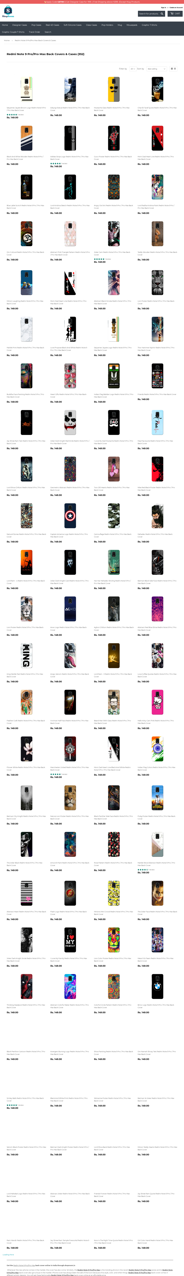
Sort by (140, 69)
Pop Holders (107, 25)
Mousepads (132, 25)
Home (5, 25)
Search (48, 32)
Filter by (123, 69)
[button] (12, 115)
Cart (177, 13)
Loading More (8, 1255)
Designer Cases (19, 25)
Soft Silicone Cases (72, 25)
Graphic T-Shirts (149, 25)
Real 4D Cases (52, 25)
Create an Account (176, 7)
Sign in (163, 7)
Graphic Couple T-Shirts (13, 32)
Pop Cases (36, 25)
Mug (120, 25)
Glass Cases (91, 25)
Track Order (34, 32)
